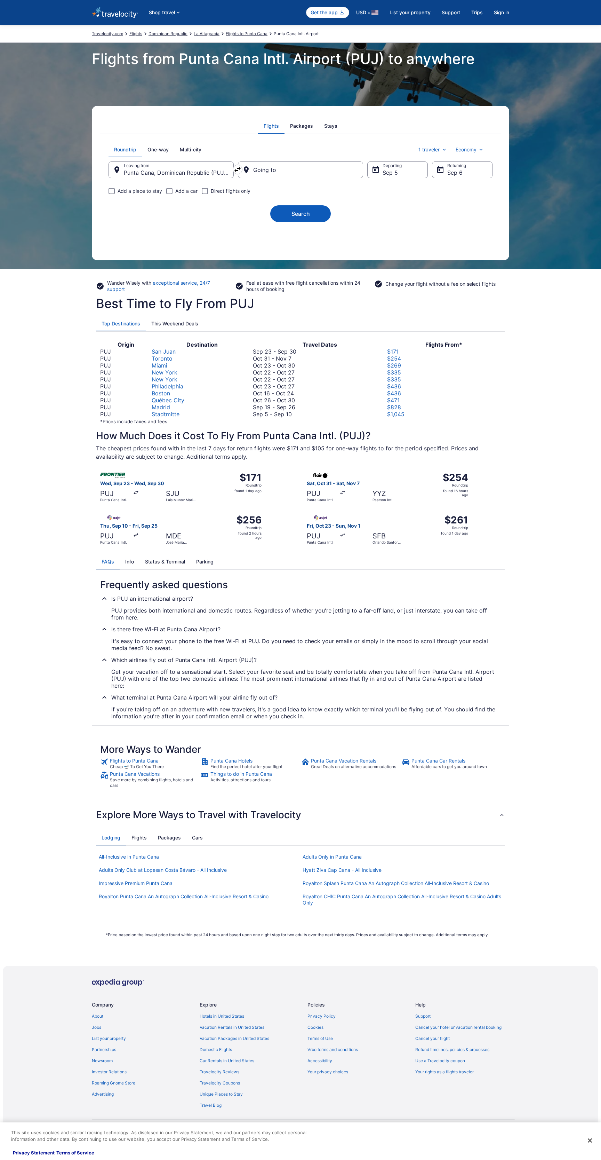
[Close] (590, 1140)
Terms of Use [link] (320, 1038)
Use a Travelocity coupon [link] (440, 1060)
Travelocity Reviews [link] (219, 1071)
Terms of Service (75, 1152)
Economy (466, 149)
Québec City (168, 400)
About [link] (97, 1016)
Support (451, 12)
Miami (159, 365)
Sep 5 (390, 172)
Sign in (501, 12)
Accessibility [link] (319, 1060)
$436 (394, 386)
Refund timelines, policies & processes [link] (452, 1049)
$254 (394, 358)
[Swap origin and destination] (237, 169)
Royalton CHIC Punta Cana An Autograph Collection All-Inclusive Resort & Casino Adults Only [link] (402, 899)
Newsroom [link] (102, 1060)
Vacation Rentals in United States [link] (232, 1027)
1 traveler (429, 149)
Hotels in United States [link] (222, 1016)
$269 (394, 365)
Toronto (162, 358)
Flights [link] (135, 33)
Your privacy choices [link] (327, 1071)
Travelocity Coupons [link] (220, 1083)
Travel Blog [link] (211, 1105)
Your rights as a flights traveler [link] (444, 1071)
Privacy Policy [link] (321, 1016)
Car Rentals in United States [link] (227, 1060)
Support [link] (423, 1016)
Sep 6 (455, 172)
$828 (394, 407)
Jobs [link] (96, 1027)
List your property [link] (109, 1038)
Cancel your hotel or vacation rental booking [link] (458, 1027)
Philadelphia (167, 386)
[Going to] (300, 169)
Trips (477, 12)
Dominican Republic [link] (168, 33)
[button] (300, 814)
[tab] (271, 126)
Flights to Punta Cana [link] (246, 33)
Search (300, 213)
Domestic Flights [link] (216, 1049)
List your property (410, 12)
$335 (394, 372)
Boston (161, 393)
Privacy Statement (34, 1152)
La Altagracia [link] (206, 33)
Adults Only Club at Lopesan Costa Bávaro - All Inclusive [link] (163, 870)
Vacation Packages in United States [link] (234, 1038)
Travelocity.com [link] (107, 33)
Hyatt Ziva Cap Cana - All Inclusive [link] (342, 870)
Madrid (161, 407)
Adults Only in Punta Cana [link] (332, 857)
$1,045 (395, 414)
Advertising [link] (103, 1094)
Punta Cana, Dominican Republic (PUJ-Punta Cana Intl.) (179, 172)
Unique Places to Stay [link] (221, 1094)
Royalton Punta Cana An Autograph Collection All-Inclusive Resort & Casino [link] (184, 896)
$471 (393, 400)
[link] (149, 764)
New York (164, 372)
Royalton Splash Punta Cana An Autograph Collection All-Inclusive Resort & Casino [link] (396, 883)
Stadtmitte (165, 414)
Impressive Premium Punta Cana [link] (136, 883)
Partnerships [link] (104, 1049)
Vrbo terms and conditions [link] (332, 1049)
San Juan (164, 351)
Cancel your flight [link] (432, 1038)
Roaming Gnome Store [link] (113, 1083)
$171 (393, 351)
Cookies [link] (315, 1027)
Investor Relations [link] (109, 1071)
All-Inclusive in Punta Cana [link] (129, 857)
